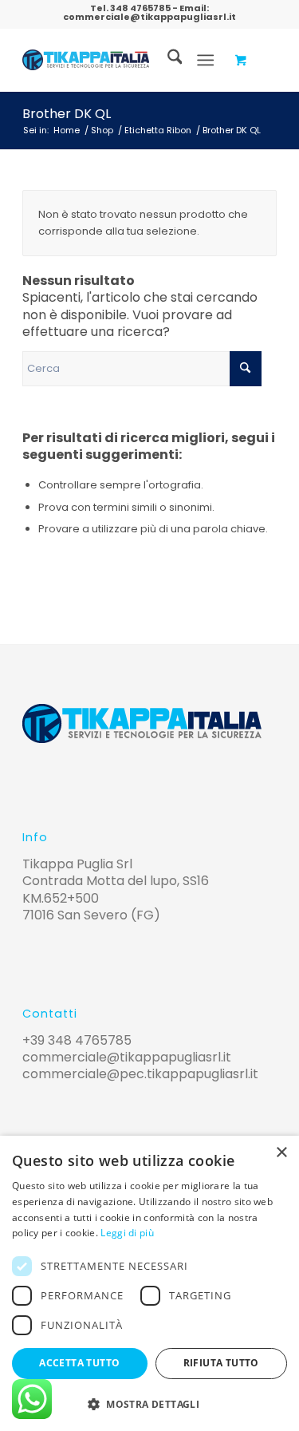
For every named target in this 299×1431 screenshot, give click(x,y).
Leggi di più (127, 1232)
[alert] (149, 1283)
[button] (149, 1404)
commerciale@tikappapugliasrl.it (149, 16)
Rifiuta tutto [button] (221, 1363)
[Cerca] (167, 60)
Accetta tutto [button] (79, 1363)
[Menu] (205, 60)
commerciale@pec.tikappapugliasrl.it (140, 1074)
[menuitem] (167, 60)
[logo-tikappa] (85, 60)
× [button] (281, 1153)
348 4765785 (140, 8)
